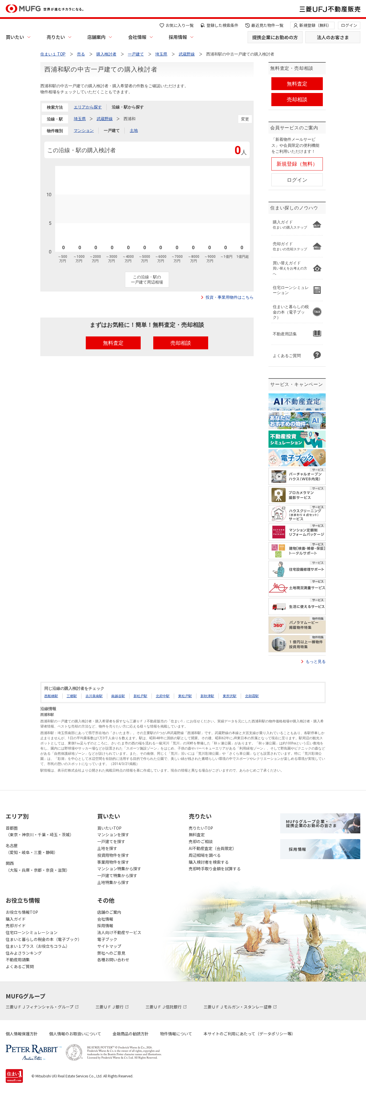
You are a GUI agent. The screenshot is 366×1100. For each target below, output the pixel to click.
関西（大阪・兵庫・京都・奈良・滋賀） (38, 866)
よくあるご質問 (20, 966)
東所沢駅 (229, 696)
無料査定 (197, 834)
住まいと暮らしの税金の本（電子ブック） (44, 939)
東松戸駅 (185, 696)
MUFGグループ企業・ (311, 823)
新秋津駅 (207, 696)
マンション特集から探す (119, 868)
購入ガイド (16, 919)
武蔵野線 (105, 118)
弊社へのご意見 (111, 953)
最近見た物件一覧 (267, 25)
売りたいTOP (201, 828)
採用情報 (178, 36)
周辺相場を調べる (205, 855)
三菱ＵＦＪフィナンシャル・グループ (40, 1007)
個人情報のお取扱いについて (75, 1034)
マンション (84, 130)
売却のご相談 (201, 841)
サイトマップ (109, 946)
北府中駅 (163, 696)
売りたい (56, 36)
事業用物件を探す (113, 862)
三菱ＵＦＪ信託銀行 (164, 1007)
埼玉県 (80, 118)
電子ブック (107, 939)
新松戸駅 (140, 696)
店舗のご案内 (109, 912)
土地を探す (107, 848)
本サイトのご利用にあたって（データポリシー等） (249, 1034)
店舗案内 (96, 36)
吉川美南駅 (94, 696)
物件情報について (176, 1034)
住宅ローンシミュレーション (31, 932)
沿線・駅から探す (128, 107)
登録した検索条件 (222, 25)
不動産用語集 (18, 959)
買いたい (15, 36)
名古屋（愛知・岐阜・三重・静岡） (32, 849)
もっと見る (316, 661)
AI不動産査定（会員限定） (212, 848)
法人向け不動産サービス (119, 932)
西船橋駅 (51, 696)
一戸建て (112, 130)
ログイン (349, 25)
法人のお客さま (333, 37)
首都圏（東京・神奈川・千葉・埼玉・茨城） (40, 831)
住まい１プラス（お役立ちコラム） (38, 946)
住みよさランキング (24, 953)
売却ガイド (16, 925)
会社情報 (137, 36)
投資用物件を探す (113, 855)
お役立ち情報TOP (22, 912)
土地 (134, 130)
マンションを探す (113, 834)
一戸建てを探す (111, 841)
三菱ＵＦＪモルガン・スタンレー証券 (238, 1007)
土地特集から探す (113, 882)
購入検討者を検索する (209, 862)
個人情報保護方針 (22, 1034)
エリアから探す (88, 107)
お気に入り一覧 (180, 25)
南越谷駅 (118, 696)
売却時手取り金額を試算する (215, 868)
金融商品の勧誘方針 (131, 1034)
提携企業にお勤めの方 (275, 37)
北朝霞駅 (252, 696)
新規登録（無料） (315, 25)
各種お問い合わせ (113, 959)
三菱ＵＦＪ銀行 (110, 1007)
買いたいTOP (109, 828)
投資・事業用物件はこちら (230, 297)
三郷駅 (72, 696)
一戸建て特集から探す (117, 875)
